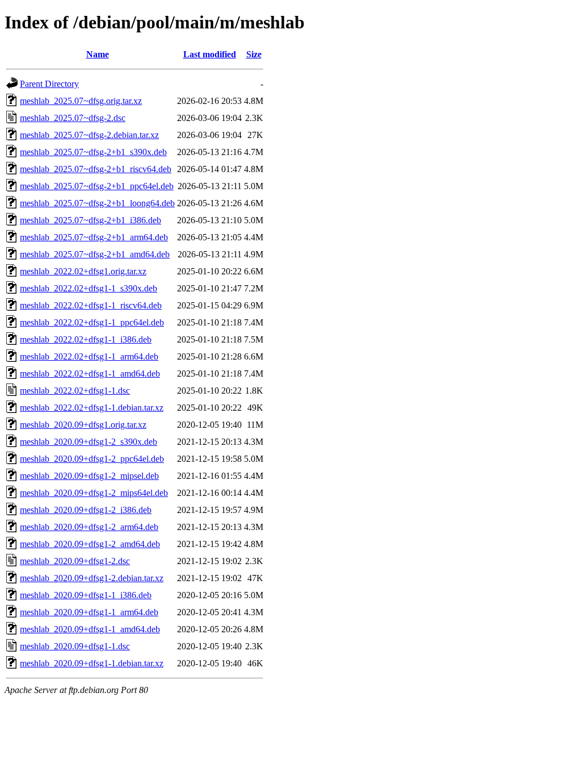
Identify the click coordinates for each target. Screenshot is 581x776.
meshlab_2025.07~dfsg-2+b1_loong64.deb (97, 203)
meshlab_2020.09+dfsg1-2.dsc (75, 561)
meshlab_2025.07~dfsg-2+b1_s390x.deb (93, 152)
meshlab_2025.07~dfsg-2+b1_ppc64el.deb (97, 186)
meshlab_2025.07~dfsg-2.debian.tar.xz (89, 135)
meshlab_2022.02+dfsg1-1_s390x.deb (88, 288)
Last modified (209, 54)
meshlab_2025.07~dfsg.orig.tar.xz (81, 101)
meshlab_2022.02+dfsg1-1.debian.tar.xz (91, 407)
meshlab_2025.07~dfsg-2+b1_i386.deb (90, 220)
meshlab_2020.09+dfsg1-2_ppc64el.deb (92, 459)
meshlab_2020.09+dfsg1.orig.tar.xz (83, 424)
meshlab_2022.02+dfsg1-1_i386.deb (85, 339)
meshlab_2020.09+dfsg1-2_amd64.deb (90, 544)
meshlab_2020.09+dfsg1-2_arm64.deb (89, 527)
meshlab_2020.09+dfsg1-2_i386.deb (85, 510)
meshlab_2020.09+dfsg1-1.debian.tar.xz (91, 663)
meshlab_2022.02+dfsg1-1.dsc (75, 390)
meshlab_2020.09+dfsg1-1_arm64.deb (89, 612)
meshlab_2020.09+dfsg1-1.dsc (75, 646)
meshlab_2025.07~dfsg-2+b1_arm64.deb (94, 237)
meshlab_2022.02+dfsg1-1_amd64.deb (90, 373)
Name (97, 54)
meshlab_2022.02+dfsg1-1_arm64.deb (89, 356)
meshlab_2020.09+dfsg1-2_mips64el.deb (94, 493)
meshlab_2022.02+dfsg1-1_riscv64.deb (91, 305)
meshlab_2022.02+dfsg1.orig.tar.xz (83, 271)
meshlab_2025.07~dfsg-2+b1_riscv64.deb (95, 169)
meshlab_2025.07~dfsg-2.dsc (72, 118)
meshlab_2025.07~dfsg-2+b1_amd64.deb (95, 254)
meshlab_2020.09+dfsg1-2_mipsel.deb (89, 476)
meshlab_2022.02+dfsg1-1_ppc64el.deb (92, 322)
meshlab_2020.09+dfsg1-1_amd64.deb (90, 629)
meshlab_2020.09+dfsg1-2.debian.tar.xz (91, 578)
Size (254, 54)
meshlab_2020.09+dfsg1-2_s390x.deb (88, 442)
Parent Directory (49, 84)
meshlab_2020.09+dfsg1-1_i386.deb (85, 595)
